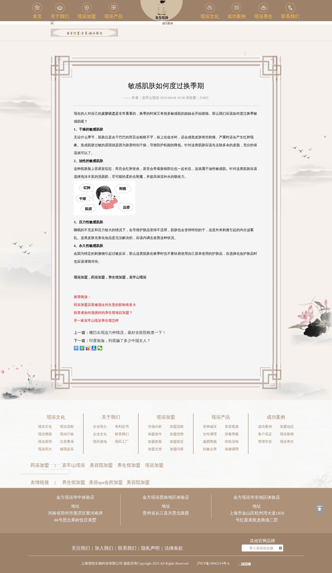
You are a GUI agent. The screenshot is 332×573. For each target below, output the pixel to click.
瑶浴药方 (45, 449)
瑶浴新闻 (96, 33)
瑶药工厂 (122, 442)
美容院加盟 (101, 465)
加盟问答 (177, 449)
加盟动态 (287, 426)
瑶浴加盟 (154, 465)
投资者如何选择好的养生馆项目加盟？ (103, 313)
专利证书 (122, 426)
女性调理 (210, 434)
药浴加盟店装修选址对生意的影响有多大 (105, 305)
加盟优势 (177, 434)
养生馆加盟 (128, 465)
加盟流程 (177, 426)
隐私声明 (150, 548)
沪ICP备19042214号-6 (213, 563)
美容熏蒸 (232, 426)
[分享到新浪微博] (88, 348)
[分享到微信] (100, 348)
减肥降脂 (210, 442)
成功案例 (265, 426)
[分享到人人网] (94, 348)
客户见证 (265, 434)
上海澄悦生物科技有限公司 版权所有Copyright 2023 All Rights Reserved (134, 563)
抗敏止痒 (210, 449)
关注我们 (80, 548)
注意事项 (67, 442)
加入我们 (104, 548)
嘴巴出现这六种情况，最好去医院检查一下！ (127, 332)
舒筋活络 (232, 442)
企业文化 (100, 434)
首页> (85, 33)
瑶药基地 (100, 442)
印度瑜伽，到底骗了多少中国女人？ (120, 340)
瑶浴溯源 (45, 434)
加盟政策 (155, 442)
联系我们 (122, 434)
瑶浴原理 (45, 442)
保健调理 (232, 449)
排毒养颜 (232, 434)
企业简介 (100, 426)
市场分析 (155, 426)
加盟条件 (155, 434)
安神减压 (210, 426)
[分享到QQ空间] (82, 348)
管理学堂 (265, 442)
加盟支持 (155, 449)
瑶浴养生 (287, 442)
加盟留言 (177, 442)
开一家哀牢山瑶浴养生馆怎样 (96, 320)
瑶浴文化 (45, 426)
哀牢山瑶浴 (73, 465)
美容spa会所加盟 (106, 482)
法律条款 (173, 548)
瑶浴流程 (67, 426)
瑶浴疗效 (67, 434)
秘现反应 (67, 449)
